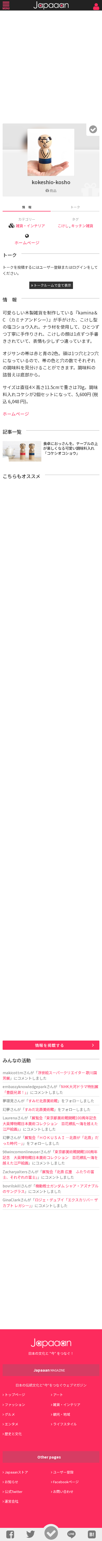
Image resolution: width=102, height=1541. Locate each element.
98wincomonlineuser (21, 1151)
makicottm (13, 1072)
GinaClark (11, 1199)
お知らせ (11, 1481)
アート (58, 1394)
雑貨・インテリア (30, 225)
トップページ (15, 1394)
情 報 (26, 207)
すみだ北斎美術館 (43, 1100)
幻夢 (6, 1109)
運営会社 (11, 1501)
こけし (63, 225)
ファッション (15, 1404)
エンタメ (11, 1423)
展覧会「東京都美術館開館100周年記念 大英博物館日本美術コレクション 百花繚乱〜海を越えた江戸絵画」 (51, 1123)
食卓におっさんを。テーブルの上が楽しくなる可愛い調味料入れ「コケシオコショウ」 (70, 448)
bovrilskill (12, 1185)
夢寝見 (8, 1100)
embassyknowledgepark (24, 1086)
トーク (75, 207)
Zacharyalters (15, 1171)
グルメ (10, 1414)
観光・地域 (61, 1414)
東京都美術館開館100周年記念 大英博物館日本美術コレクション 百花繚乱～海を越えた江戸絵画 (50, 1157)
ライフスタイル (65, 1423)
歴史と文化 (13, 1433)
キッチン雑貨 (82, 225)
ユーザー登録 (63, 1472)
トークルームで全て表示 (52, 285)
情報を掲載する (49, 1045)
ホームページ (26, 243)
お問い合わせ (63, 1491)
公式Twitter (13, 1491)
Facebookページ (66, 1481)
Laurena (10, 1117)
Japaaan (51, 5)
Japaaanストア (16, 1472)
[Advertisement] (51, 65)
